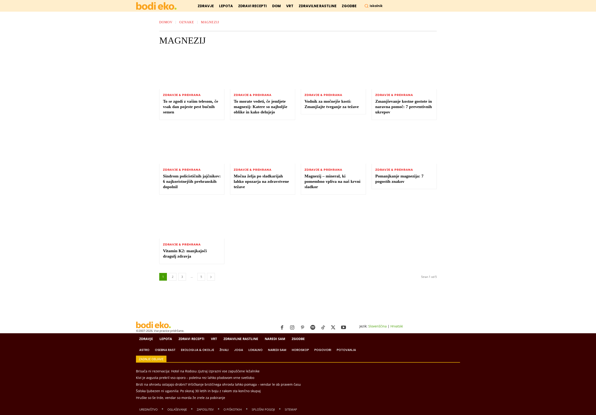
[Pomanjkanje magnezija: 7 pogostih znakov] (404, 145)
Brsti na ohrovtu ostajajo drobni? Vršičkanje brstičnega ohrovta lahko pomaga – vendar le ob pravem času (218, 384)
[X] (333, 328)
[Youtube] (343, 328)
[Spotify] (313, 328)
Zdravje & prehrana (181, 95)
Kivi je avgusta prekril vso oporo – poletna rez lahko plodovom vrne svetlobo (195, 377)
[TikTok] (323, 328)
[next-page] (211, 277)
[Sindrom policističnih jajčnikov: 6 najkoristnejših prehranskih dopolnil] (191, 145)
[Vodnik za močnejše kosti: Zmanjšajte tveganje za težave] (333, 70)
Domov (166, 22)
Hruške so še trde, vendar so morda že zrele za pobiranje (180, 397)
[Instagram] (292, 328)
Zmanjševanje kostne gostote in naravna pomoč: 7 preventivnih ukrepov (403, 107)
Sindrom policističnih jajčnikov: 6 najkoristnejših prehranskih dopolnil (192, 181)
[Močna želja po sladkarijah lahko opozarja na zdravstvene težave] (262, 145)
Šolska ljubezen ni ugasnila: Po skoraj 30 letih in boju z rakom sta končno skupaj (198, 391)
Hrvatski (396, 326)
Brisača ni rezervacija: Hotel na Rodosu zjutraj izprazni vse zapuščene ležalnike (198, 371)
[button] (373, 6)
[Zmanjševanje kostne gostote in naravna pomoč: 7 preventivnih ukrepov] (404, 70)
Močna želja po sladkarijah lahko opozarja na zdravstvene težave (261, 181)
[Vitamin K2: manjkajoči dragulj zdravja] (191, 219)
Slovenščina (377, 326)
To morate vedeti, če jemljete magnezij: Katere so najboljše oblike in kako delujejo (260, 107)
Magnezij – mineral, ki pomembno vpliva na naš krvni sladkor (332, 181)
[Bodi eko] (156, 6)
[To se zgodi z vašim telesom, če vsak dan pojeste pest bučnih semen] (191, 70)
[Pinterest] (302, 328)
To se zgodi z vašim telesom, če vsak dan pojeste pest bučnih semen (190, 107)
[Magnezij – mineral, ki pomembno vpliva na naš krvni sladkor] (333, 145)
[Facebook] (282, 328)
